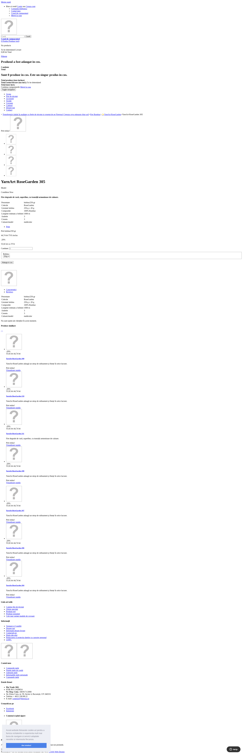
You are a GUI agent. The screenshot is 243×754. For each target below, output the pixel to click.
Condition (5, 192)
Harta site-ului (11, 635)
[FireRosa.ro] (9, 34)
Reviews (9, 292)
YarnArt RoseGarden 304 (15, 585)
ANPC (9, 640)
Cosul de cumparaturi (19, 13)
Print (8, 227)
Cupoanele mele (12, 677)
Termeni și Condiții (13, 626)
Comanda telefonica (19, 9)
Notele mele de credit (14, 670)
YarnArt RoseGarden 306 (15, 548)
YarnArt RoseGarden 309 (15, 359)
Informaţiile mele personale (17, 675)
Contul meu (16, 11)
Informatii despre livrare (15, 631)
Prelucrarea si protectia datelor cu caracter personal (26, 637)
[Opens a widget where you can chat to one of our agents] (233, 749)
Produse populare (13, 614)
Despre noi (10, 628)
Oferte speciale (12, 609)
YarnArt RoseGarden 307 (15, 511)
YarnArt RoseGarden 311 (15, 434)
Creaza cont (30, 6)
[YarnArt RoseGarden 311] (14, 424)
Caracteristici (11, 290)
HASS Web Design (57, 752)
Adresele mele (11, 673)
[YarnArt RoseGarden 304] (14, 576)
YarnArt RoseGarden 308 (15, 471)
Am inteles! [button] (26, 745)
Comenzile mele (12, 668)
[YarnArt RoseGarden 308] (14, 461)
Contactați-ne (11, 633)
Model (3, 188)
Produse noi (11, 611)
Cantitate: (5, 248)
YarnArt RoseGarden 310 (15, 396)
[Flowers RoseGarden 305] (18, 131)
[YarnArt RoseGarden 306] (14, 538)
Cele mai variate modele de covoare (20, 616)
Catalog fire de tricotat (15, 607)
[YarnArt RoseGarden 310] (14, 387)
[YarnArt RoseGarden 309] (14, 349)
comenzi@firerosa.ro (20, 699)
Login (19, 6)
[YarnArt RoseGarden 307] (14, 501)
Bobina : (6, 254)
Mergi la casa (16, 15)
